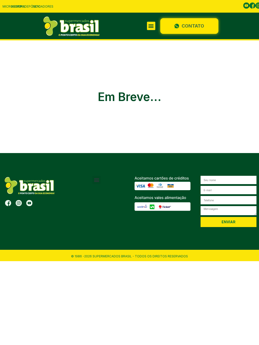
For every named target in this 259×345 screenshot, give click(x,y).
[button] (151, 26)
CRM (21, 6)
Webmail (18, 6)
